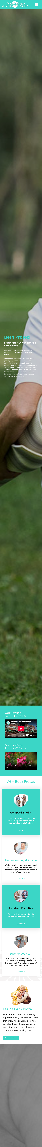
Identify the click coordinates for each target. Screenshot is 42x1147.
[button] (36, 4)
